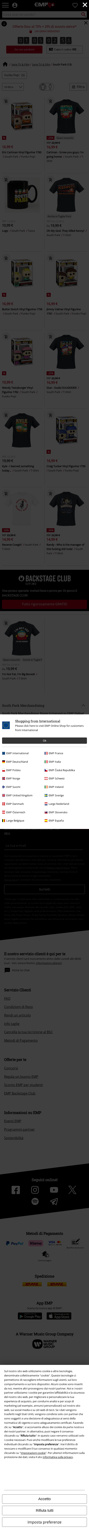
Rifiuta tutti (44, 1510)
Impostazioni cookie (33, 1453)
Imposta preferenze (44, 1522)
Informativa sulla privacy (58, 1457)
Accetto (44, 1499)
